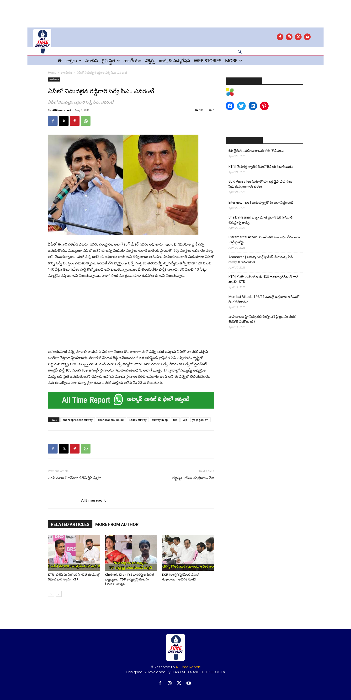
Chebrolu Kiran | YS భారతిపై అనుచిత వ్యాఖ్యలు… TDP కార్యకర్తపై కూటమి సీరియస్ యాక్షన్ (129, 579)
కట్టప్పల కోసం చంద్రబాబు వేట (193, 478)
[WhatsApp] (85, 121)
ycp (185, 419)
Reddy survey (138, 419)
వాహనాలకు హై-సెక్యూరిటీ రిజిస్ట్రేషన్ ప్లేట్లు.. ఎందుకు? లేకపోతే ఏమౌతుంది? (263, 319)
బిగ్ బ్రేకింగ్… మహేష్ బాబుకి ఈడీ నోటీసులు (256, 151)
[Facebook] (280, 36)
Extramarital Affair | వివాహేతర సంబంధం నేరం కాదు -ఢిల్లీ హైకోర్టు (264, 239)
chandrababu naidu (111, 419)
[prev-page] (51, 594)
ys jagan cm (200, 419)
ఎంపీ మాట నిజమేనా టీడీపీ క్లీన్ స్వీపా (74, 478)
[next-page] (59, 594)
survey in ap (160, 419)
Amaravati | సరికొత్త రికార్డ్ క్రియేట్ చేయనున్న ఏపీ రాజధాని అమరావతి (261, 259)
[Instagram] (289, 36)
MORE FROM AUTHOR (116, 524)
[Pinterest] (75, 121)
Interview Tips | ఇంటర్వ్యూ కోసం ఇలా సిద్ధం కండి (261, 202)
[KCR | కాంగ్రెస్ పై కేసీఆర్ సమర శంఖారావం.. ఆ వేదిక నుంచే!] (188, 553)
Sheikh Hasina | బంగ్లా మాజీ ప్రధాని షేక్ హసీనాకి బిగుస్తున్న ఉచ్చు (260, 219)
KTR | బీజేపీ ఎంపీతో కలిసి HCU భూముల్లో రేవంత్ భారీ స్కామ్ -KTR (263, 279)
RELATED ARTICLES (70, 524)
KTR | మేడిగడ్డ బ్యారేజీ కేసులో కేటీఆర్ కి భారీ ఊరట (261, 167)
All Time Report (188, 667)
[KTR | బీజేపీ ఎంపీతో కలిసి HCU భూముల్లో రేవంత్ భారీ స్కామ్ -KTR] (74, 553)
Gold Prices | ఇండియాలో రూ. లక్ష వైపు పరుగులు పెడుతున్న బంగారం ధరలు (260, 184)
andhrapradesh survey (78, 419)
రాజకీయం (66, 73)
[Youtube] (307, 36)
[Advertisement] (175, 11)
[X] (298, 36)
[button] (239, 52)
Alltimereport (61, 110)
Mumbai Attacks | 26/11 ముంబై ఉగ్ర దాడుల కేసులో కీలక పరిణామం (264, 299)
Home (52, 73)
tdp (175, 419)
